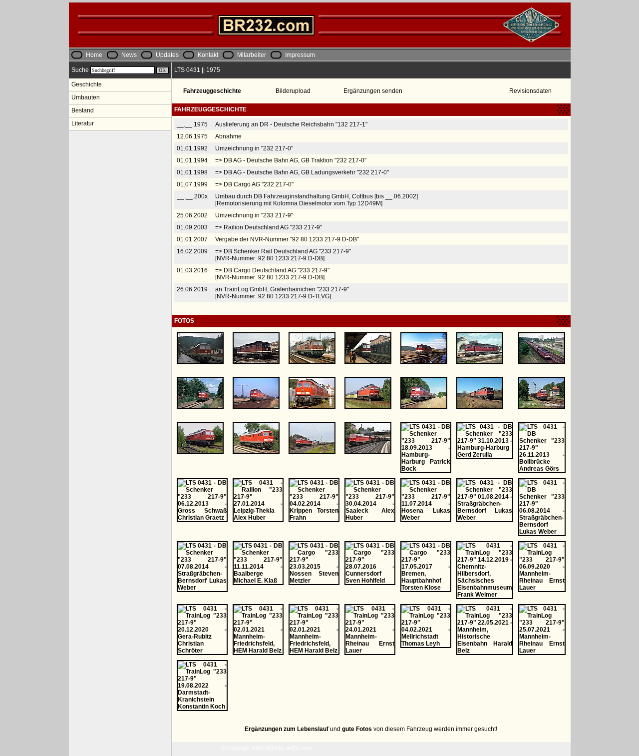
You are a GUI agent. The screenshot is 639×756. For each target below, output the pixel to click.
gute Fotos (357, 729)
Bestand (82, 110)
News (129, 54)
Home (94, 54)
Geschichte (86, 84)
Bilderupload (293, 90)
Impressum (300, 54)
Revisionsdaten (530, 90)
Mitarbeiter (251, 54)
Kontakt (208, 54)
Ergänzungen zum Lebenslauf (286, 729)
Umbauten (85, 97)
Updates (167, 54)
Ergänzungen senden (372, 90)
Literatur (82, 123)
